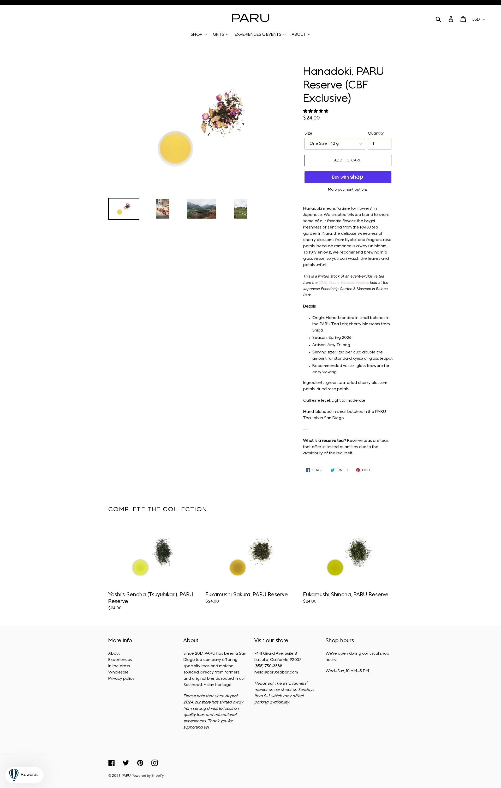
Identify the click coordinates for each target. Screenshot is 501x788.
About (114, 653)
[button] (316, 111)
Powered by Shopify (148, 776)
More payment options (348, 189)
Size (308, 133)
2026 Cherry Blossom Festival (344, 282)
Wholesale (118, 672)
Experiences (120, 660)
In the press (119, 666)
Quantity (376, 133)
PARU (126, 776)
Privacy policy (121, 679)
